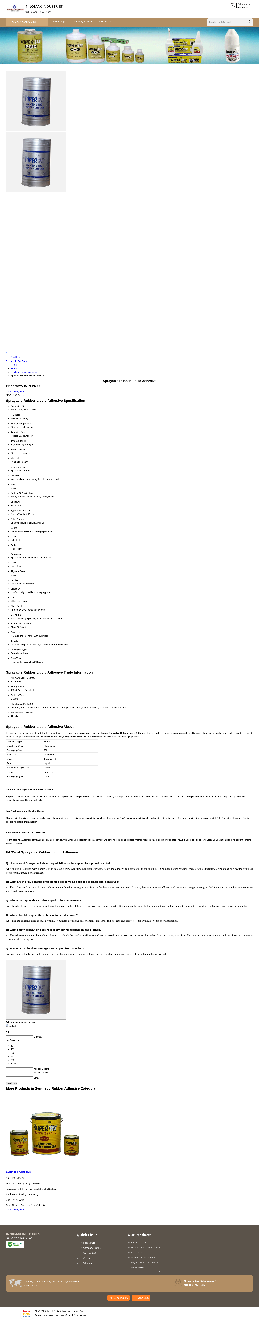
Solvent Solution (138, 1242)
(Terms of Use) (77, 1311)
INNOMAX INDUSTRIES (44, 8)
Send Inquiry (16, 357)
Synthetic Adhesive (18, 1171)
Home (14, 365)
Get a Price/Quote (15, 391)
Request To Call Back (16, 361)
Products (15, 368)
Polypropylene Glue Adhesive (144, 1262)
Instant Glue (137, 1252)
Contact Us (105, 21)
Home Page (58, 21)
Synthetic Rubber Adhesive (24, 372)
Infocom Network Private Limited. (72, 1315)
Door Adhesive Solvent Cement (146, 1247)
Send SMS (143, 1298)
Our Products (24, 22)
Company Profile (82, 21)
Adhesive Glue (138, 1267)
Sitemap (87, 1263)
